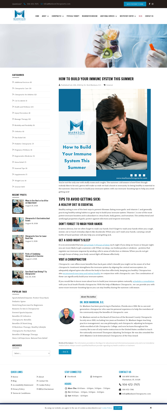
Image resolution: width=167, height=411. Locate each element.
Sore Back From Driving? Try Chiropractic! (36, 273)
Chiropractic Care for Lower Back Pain (36, 237)
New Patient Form (135, 4)
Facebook (72, 377)
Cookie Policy (106, 408)
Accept (118, 408)
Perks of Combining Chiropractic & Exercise (34, 255)
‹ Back (65, 352)
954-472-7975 (33, 4)
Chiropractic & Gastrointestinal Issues (37, 219)
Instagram (97, 377)
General (109, 85)
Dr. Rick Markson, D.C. (92, 85)
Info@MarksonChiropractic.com (57, 4)
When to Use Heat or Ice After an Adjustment (36, 202)
